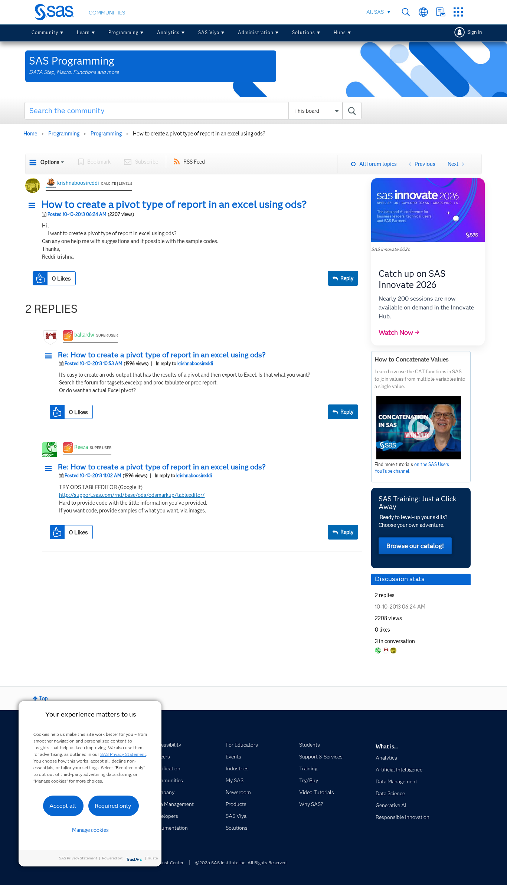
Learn (83, 32)
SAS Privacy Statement (123, 754)
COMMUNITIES (107, 12)
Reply (346, 278)
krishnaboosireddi (78, 183)
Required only (113, 805)
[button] (33, 205)
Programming (123, 32)
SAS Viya (208, 32)
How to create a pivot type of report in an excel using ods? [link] (199, 133)
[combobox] (193, 110)
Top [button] (43, 698)
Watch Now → (399, 332)
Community (45, 32)
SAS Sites (458, 12)
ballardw (84, 334)
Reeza (81, 447)
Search (405, 12)
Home (30, 133)
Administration (256, 32)
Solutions (303, 32)
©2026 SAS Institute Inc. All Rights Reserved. (241, 862)
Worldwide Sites (423, 12)
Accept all (62, 805)
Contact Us (440, 12)
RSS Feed (194, 161)
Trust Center (170, 862)
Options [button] (49, 162)
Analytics (168, 32)
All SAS (375, 12)
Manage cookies (90, 830)
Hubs (340, 32)
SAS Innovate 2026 (390, 249)
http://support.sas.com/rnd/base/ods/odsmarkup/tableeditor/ (132, 495)
